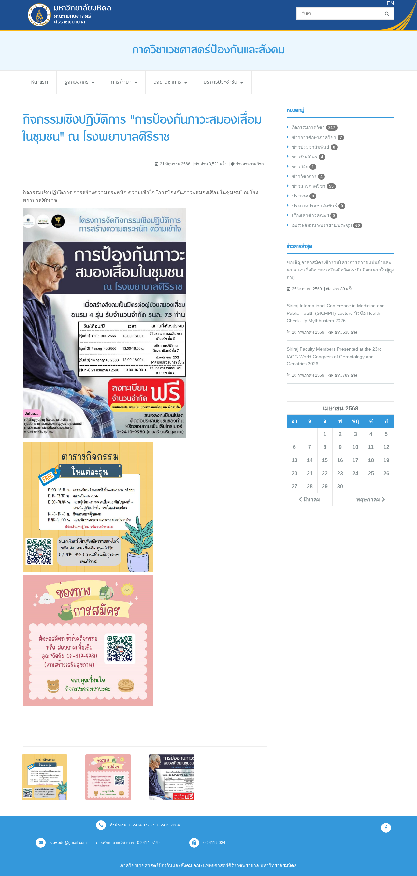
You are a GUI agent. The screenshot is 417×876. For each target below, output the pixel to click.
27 (294, 486)
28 (310, 486)
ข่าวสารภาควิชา (313, 186)
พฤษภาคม (369, 499)
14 (310, 460)
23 (340, 473)
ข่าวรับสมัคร (307, 156)
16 (340, 460)
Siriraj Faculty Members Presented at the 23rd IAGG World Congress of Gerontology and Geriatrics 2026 (334, 356)
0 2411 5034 (213, 842)
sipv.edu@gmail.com (68, 842)
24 (355, 473)
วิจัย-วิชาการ (169, 82)
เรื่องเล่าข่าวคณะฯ (313, 215)
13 (294, 460)
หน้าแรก (39, 82)
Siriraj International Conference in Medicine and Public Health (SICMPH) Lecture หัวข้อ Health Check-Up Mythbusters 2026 (336, 313)
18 (371, 460)
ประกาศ (303, 195)
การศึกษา (122, 82)
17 (355, 460)
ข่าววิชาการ (307, 176)
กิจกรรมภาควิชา (313, 127)
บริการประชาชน (222, 82)
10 (355, 447)
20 (294, 473)
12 (386, 447)
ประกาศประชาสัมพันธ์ (317, 205)
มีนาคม (311, 499)
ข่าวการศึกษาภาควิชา (317, 137)
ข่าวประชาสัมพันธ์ (313, 147)
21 (310, 473)
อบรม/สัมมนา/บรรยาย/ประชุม (326, 225)
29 (325, 486)
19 (386, 460)
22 (325, 473)
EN (390, 3)
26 (386, 473)
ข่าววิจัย (303, 166)
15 (325, 460)
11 (371, 447)
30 (340, 486)
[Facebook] (386, 828)
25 (371, 473)
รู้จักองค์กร (78, 82)
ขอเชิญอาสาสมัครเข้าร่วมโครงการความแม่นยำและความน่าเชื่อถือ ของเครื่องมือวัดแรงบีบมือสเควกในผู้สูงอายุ (340, 270)
